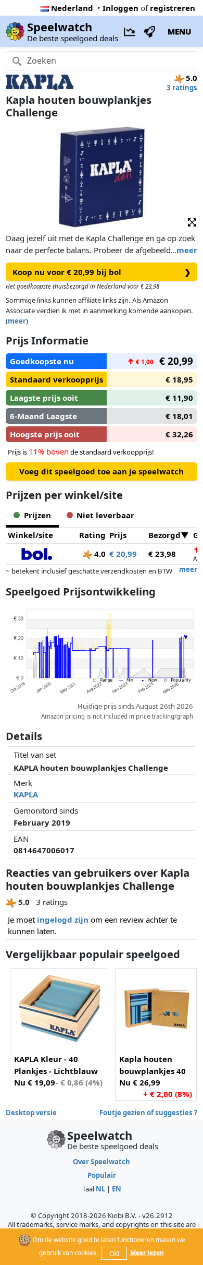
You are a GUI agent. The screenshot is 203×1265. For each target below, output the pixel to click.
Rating (92, 535)
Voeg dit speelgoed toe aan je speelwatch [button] (101, 471)
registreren (172, 8)
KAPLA (26, 794)
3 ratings (182, 87)
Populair (101, 1175)
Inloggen (120, 8)
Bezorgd (164, 535)
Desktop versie (31, 1112)
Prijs (117, 535)
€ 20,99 (123, 553)
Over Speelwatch (101, 1161)
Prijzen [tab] (37, 515)
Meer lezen (147, 1252)
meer (186, 250)
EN (116, 1189)
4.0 (99, 553)
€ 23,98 (162, 553)
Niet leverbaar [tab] (105, 515)
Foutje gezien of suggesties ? (148, 1112)
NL (100, 1189)
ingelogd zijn (62, 919)
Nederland (72, 8)
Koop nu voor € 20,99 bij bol (101, 272)
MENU (179, 31)
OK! (114, 1253)
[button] (192, 222)
